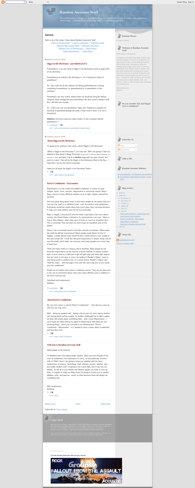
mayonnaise (58, 291)
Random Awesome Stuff (79, 12)
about (56, 175)
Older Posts (106, 404)
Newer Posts (50, 404)
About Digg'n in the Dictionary (61, 140)
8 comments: (53, 288)
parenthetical (74, 128)
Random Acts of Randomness (71, 48)
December (124, 198)
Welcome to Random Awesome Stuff (63, 344)
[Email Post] (61, 125)
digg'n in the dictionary (62, 128)
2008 (121, 195)
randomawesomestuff (126, 240)
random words (85, 128)
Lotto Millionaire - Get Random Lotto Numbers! (136, 174)
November (124, 201)
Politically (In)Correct (90, 46)
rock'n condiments (70, 291)
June (123, 211)
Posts (122, 145)
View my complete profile (125, 243)
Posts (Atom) (62, 409)
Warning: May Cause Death (68, 46)
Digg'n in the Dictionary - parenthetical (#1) (67, 63)
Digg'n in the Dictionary (60, 43)
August (123, 206)
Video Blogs (88, 51)
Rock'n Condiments (81, 43)
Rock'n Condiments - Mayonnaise (62, 183)
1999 (121, 227)
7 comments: (53, 125)
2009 (121, 193)
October (124, 203)
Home (78, 404)
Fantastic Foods (97, 43)
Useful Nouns (91, 48)
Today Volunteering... (71, 51)
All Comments (124, 150)
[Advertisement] (130, 260)
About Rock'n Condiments (59, 299)
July (122, 208)
